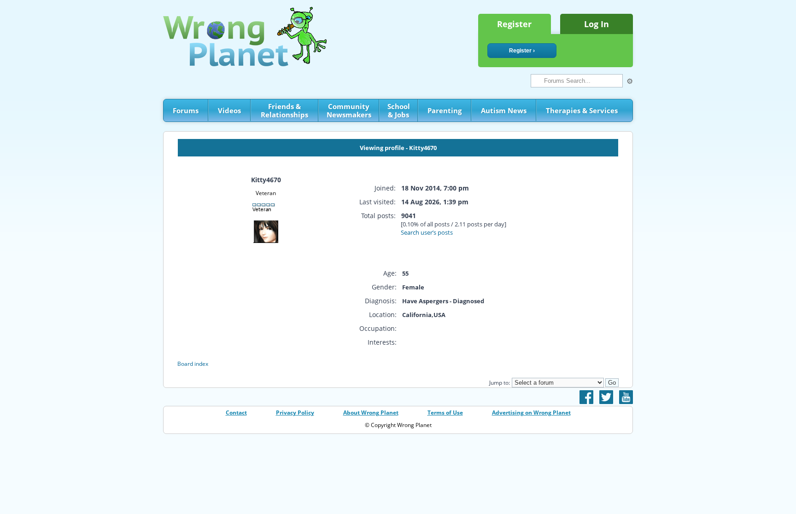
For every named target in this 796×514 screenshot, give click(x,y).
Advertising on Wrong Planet (531, 412)
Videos (229, 110)
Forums (186, 110)
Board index (192, 364)
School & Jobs (398, 110)
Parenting (444, 110)
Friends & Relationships (284, 110)
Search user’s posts (427, 232)
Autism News (504, 110)
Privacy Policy (295, 412)
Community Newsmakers (349, 110)
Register (514, 23)
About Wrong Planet (370, 412)
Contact (236, 412)
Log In (596, 23)
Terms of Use (445, 412)
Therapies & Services (582, 110)
